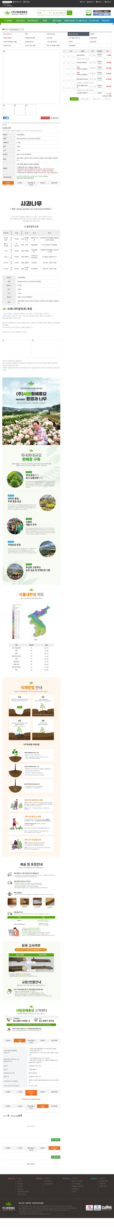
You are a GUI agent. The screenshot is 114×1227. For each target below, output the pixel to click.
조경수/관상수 (20, 20)
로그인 (83, 2)
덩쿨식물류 (93, 38)
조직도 (19, 1181)
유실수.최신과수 (73, 34)
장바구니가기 (96, 99)
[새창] (97, 1207)
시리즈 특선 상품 (30, 45)
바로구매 (74, 99)
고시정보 (19, 183)
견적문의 (47, 1178)
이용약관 (20, 1189)
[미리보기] (68, 56)
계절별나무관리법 (77, 1186)
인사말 (19, 1178)
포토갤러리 (75, 1189)
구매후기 (75, 1178)
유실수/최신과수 (32, 20)
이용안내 (102, 1184)
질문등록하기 (55, 1157)
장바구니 (99, 2)
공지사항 (102, 1178)
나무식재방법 (76, 1184)
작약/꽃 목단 (106, 20)
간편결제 (27, 2)
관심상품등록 (46, 118)
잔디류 (71, 42)
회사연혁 (20, 1184)
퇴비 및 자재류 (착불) (53, 45)
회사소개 (21, 1203)
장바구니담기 (84, 99)
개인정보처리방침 (23, 1191)
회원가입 (90, 2)
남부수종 (49, 38)
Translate (9, 5)
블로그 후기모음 (77, 1181)
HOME (6, 29)
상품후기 (42, 183)
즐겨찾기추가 (18, 2)
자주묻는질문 (103, 1181)
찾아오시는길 (21, 1194)
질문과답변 (54, 183)
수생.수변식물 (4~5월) (10, 42)
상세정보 (8, 183)
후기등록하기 (55, 1140)
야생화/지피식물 (69, 20)
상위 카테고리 (7, 34)
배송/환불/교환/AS (31, 184)
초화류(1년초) (29, 42)
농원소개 (20, 1186)
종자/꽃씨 (93, 42)
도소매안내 (48, 1181)
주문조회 (108, 2)
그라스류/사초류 (93, 20)
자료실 (74, 1191)
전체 (26, 34)
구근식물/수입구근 (81, 20)
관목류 (45, 20)
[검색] (69, 13)
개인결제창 (72, 45)
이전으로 (107, 99)
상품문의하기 (55, 118)
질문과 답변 (103, 1186)
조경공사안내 (49, 1184)
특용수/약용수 (57, 20)
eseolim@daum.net (64, 1210)
